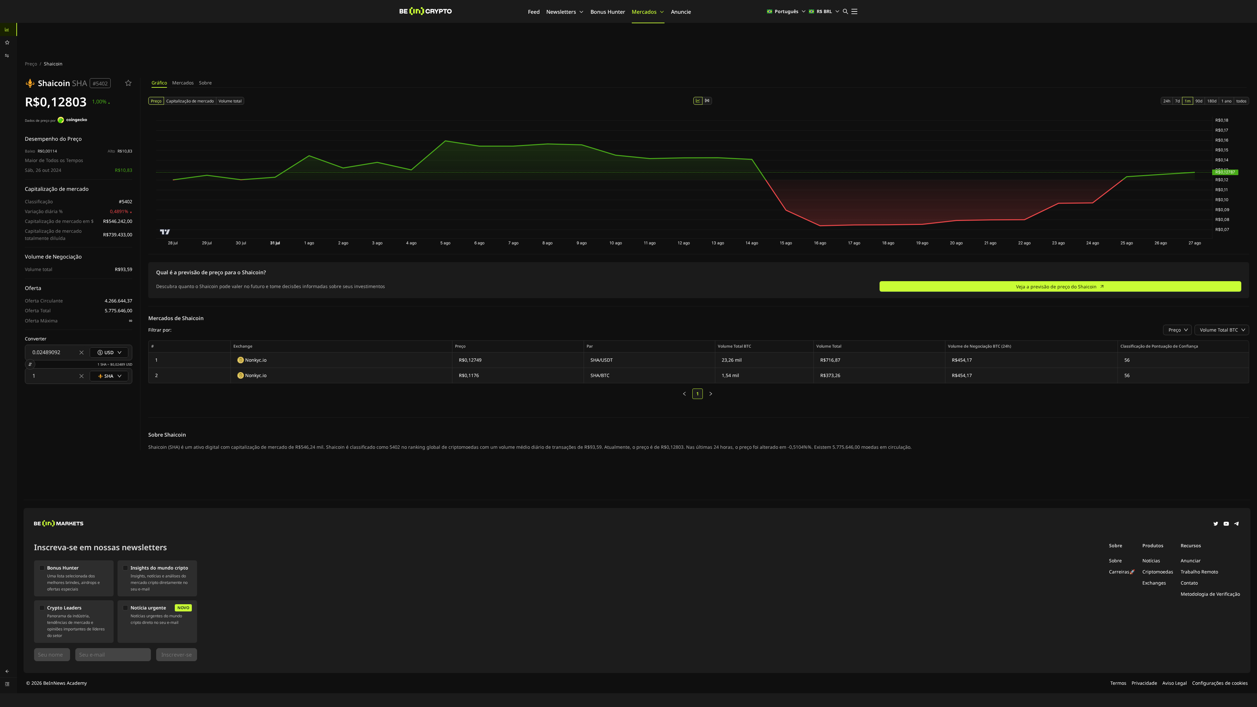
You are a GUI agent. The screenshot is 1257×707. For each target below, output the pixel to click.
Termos (1118, 683)
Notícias (1151, 560)
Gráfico (159, 83)
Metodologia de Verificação (1210, 594)
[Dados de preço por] (72, 121)
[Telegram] (1236, 524)
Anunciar (1191, 560)
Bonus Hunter (608, 11)
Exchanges (1154, 583)
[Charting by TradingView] (165, 232)
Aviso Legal (1174, 683)
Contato (1189, 583)
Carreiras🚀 (1122, 572)
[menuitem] (8, 29)
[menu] (8, 42)
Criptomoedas (1157, 572)
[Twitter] (1215, 524)
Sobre (205, 83)
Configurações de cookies (1220, 683)
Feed (534, 11)
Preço (31, 64)
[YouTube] (1226, 524)
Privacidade (1144, 683)
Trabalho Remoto (1199, 572)
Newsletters (561, 11)
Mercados (644, 11)
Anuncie (681, 11)
